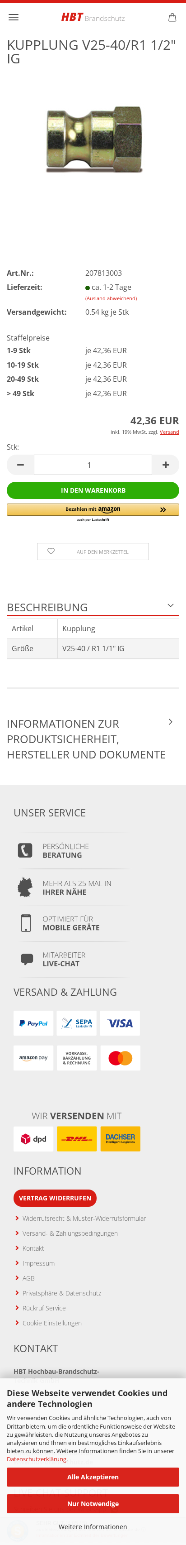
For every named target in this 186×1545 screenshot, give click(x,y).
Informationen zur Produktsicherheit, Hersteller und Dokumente (86, 739)
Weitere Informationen (93, 1526)
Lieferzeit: (24, 287)
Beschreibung (47, 607)
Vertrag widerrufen (55, 1198)
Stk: (13, 447)
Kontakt (33, 1248)
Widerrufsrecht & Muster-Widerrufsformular (84, 1218)
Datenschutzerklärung (36, 1459)
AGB (29, 1278)
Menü (13, 17)
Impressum (39, 1263)
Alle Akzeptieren (93, 1477)
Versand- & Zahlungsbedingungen (70, 1233)
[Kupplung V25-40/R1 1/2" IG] (93, 140)
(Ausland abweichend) (111, 298)
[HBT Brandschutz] (93, 16)
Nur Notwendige (93, 1503)
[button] (20, 465)
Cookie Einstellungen (52, 1323)
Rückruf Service (44, 1308)
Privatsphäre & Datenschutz (62, 1293)
